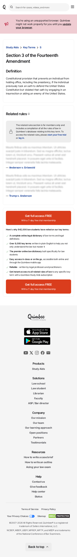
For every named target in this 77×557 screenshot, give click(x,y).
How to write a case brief (38, 457)
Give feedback (38, 486)
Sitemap (41, 516)
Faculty (38, 398)
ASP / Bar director (38, 403)
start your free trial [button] (56, 134)
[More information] (28, 114)
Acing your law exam (38, 467)
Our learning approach (38, 427)
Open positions (38, 432)
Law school (38, 383)
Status (38, 496)
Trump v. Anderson (20, 195)
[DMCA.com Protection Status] (59, 516)
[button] (38, 218)
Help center (38, 491)
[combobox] (38, 7)
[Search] (12, 7)
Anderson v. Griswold (22, 167)
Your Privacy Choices (17, 516)
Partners (38, 437)
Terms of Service (29, 509)
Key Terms (29, 47)
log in (21, 138)
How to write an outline (38, 462)
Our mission (38, 417)
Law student (38, 388)
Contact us (38, 481)
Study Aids (12, 47)
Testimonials (38, 442)
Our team (38, 422)
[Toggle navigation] (72, 7)
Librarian (38, 393)
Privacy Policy (48, 509)
